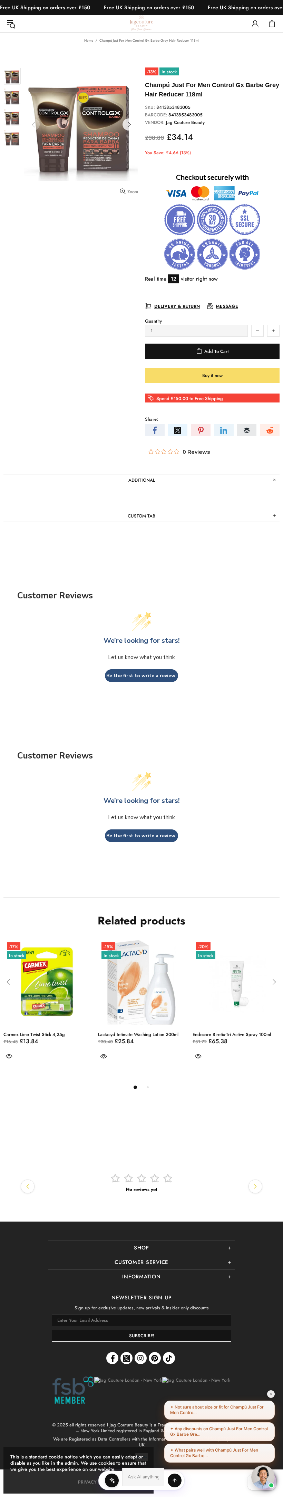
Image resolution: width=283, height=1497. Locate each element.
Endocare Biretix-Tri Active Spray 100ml (105, 1034)
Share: (151, 419)
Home (88, 40)
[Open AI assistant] (175, 1480)
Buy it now (212, 375)
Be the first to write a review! (141, 675)
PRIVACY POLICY (96, 1482)
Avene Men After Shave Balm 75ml (195, 1034)
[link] (73, 1390)
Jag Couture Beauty (141, 24)
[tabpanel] (110, 1008)
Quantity (153, 321)
